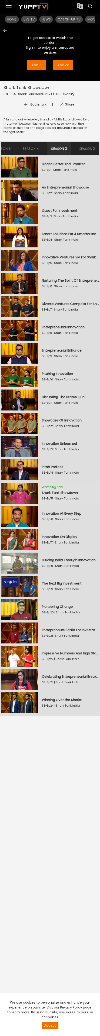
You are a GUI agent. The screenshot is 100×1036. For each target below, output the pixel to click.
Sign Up (63, 65)
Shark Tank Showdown (26, 87)
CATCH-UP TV (69, 19)
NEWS (46, 19)
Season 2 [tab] (87, 148)
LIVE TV (29, 19)
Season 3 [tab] (59, 148)
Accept (50, 1025)
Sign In (36, 65)
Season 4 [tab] (31, 148)
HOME (12, 19)
